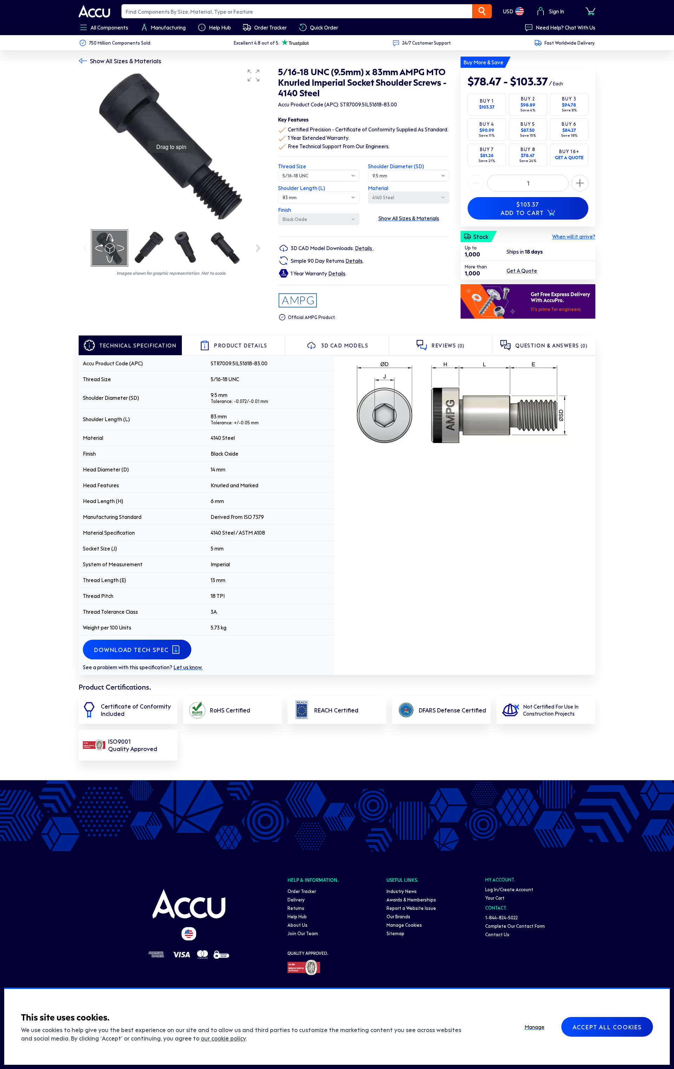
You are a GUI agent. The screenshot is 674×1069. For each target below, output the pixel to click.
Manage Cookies (404, 924)
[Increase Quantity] (476, 183)
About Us (298, 924)
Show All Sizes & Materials (125, 60)
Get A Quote (522, 270)
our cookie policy (223, 1038)
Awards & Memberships (411, 899)
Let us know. (188, 667)
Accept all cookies (607, 1026)
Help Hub (297, 916)
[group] (171, 147)
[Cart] (590, 11)
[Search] (482, 11)
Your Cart (494, 897)
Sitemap (395, 933)
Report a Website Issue (411, 908)
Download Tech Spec (131, 649)
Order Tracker (302, 891)
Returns (296, 908)
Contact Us (497, 934)
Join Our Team (303, 933)
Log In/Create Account (509, 889)
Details (364, 248)
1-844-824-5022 (501, 917)
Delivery (296, 899)
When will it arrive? (573, 236)
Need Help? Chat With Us (565, 27)
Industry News (401, 891)
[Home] (188, 904)
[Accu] (94, 11)
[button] (253, 75)
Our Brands (398, 916)
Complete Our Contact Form (515, 925)
